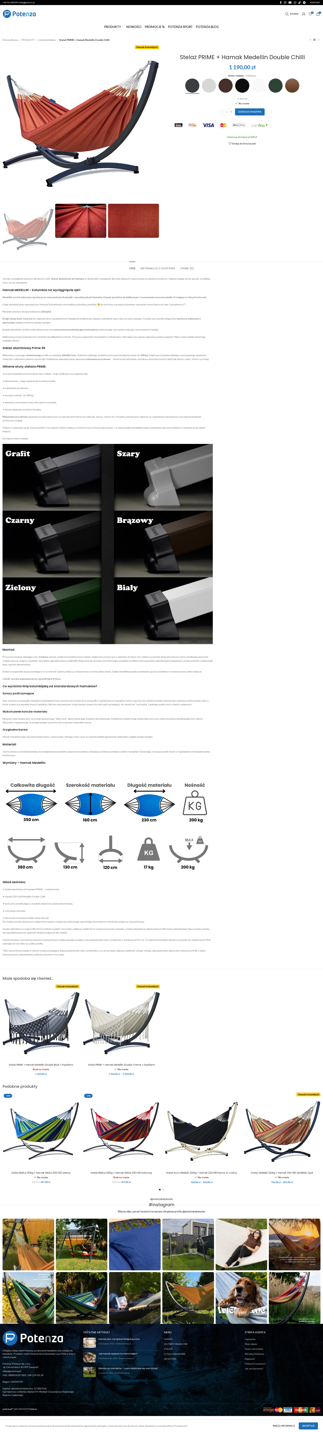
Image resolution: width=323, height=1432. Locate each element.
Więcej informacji (284, 1425)
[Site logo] (19, 13)
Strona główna (10, 39)
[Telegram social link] (304, 2)
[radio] (192, 86)
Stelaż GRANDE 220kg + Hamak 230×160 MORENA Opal (282, 1172)
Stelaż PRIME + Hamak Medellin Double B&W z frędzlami (41, 1064)
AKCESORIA (170, 1359)
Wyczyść (243, 98)
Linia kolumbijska (47, 39)
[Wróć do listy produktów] (314, 40)
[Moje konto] (303, 14)
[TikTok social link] (299, 2)
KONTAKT (315, 2)
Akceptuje (308, 1425)
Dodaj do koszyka (249, 111)
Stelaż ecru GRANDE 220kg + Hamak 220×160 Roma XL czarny (201, 1172)
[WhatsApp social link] (295, 2)
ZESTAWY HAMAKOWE (176, 1344)
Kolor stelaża (236, 75)
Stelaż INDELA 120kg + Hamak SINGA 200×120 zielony (41, 1172)
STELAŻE (168, 1349)
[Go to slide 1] (160, 1189)
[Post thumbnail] (89, 1343)
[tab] (132, 267)
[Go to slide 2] (163, 1189)
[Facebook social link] (281, 2)
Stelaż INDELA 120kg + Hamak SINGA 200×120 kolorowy (121, 1172)
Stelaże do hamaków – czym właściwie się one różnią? (128, 1368)
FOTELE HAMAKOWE (174, 1354)
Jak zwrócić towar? (254, 1368)
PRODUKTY (28, 39)
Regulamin (250, 1359)
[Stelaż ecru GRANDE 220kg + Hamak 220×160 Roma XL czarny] (201, 1131)
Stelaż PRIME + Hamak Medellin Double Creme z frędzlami (121, 1064)
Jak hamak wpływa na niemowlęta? (118, 1353)
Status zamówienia (254, 1349)
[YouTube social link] (290, 2)
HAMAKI (168, 1339)
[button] (7, 229)
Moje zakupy (251, 1344)
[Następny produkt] (318, 40)
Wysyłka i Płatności (254, 1354)
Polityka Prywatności (255, 1363)
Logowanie (250, 1339)
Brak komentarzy (123, 1343)
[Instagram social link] (285, 2)
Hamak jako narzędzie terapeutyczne (119, 1339)
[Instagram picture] (28, 1244)
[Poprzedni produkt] (310, 40)
